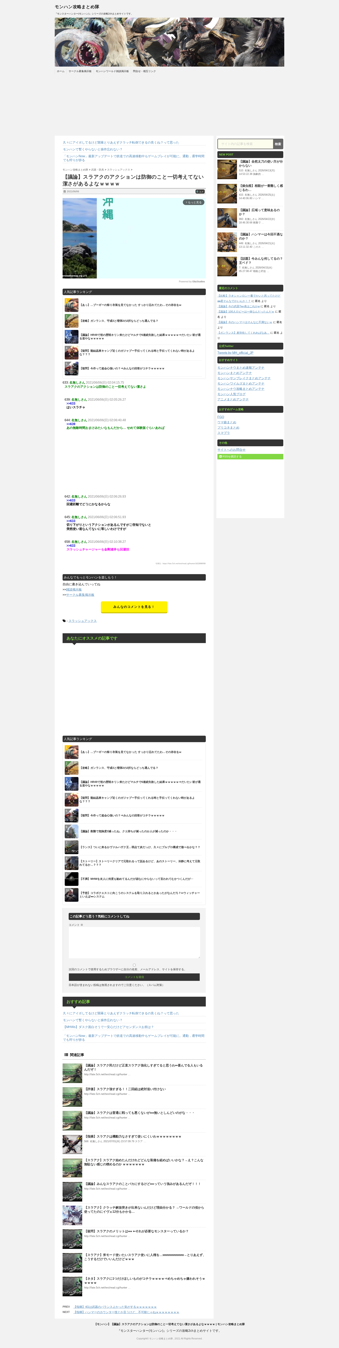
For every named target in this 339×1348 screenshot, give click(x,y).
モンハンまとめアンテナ (234, 373)
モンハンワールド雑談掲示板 (112, 71)
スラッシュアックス (82, 621)
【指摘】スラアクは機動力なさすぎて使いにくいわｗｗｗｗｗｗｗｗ (132, 1136)
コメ (200, 191)
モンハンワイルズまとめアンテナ (240, 383)
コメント (76, 924)
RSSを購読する (232, 456)
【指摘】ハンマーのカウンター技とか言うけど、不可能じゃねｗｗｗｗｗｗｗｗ (126, 1312)
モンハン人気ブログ (231, 394)
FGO (220, 417)
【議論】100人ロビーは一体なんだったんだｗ (245, 311)
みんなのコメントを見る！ (134, 606)
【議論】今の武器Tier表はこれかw (238, 306)
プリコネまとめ (228, 427)
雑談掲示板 (74, 589)
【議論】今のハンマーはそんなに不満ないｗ (244, 322)
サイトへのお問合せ (231, 449)
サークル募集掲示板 (80, 71)
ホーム (61, 71)
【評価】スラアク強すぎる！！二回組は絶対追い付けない (125, 1089)
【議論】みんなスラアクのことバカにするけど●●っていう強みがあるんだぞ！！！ (142, 1183)
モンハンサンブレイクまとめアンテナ (244, 378)
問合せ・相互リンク (144, 71)
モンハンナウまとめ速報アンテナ (240, 367)
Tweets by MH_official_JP (235, 352)
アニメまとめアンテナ (233, 399)
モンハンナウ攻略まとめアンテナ (240, 388)
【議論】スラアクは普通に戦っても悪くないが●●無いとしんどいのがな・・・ (139, 1112)
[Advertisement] (169, 104)
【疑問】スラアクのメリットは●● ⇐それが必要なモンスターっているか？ (136, 1231)
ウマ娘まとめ (226, 422)
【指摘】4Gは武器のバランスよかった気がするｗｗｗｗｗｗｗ (115, 1306)
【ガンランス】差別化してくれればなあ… (243, 332)
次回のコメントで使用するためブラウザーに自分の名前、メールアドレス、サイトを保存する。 (128, 969)
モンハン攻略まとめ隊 (77, 6)
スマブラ (223, 433)
